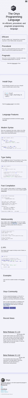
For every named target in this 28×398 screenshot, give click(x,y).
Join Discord (6, 307)
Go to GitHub (12, 307)
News (2, 387)
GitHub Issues (3, 390)
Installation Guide (9, 104)
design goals (14, 63)
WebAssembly (14, 222)
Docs (2, 386)
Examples (23, 279)
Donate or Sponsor (4, 391)
